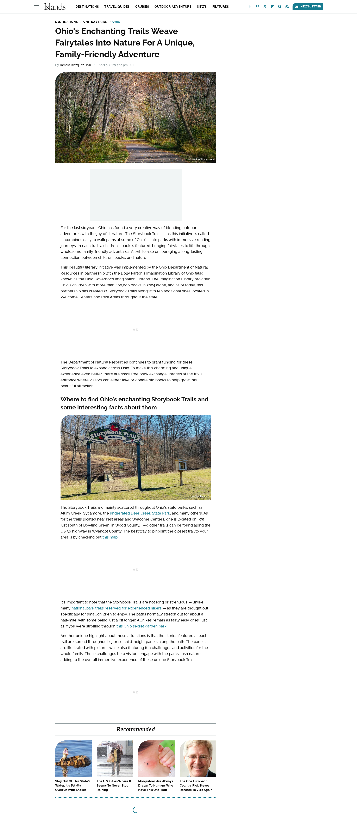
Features (220, 6)
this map (110, 537)
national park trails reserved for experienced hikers (116, 608)
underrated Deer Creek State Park (140, 513)
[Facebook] (250, 7)
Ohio (116, 21)
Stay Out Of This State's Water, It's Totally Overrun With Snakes (72, 785)
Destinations (87, 6)
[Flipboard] (272, 7)
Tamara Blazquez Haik (75, 65)
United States (95, 21)
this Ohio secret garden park (142, 626)
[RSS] (287, 7)
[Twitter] (265, 7)
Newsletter (310, 6)
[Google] (280, 7)
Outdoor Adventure (173, 6)
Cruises (142, 6)
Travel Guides (117, 6)
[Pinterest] (257, 7)
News (202, 6)
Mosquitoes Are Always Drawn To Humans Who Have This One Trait (155, 785)
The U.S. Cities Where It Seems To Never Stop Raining (114, 785)
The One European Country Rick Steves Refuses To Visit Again (196, 785)
